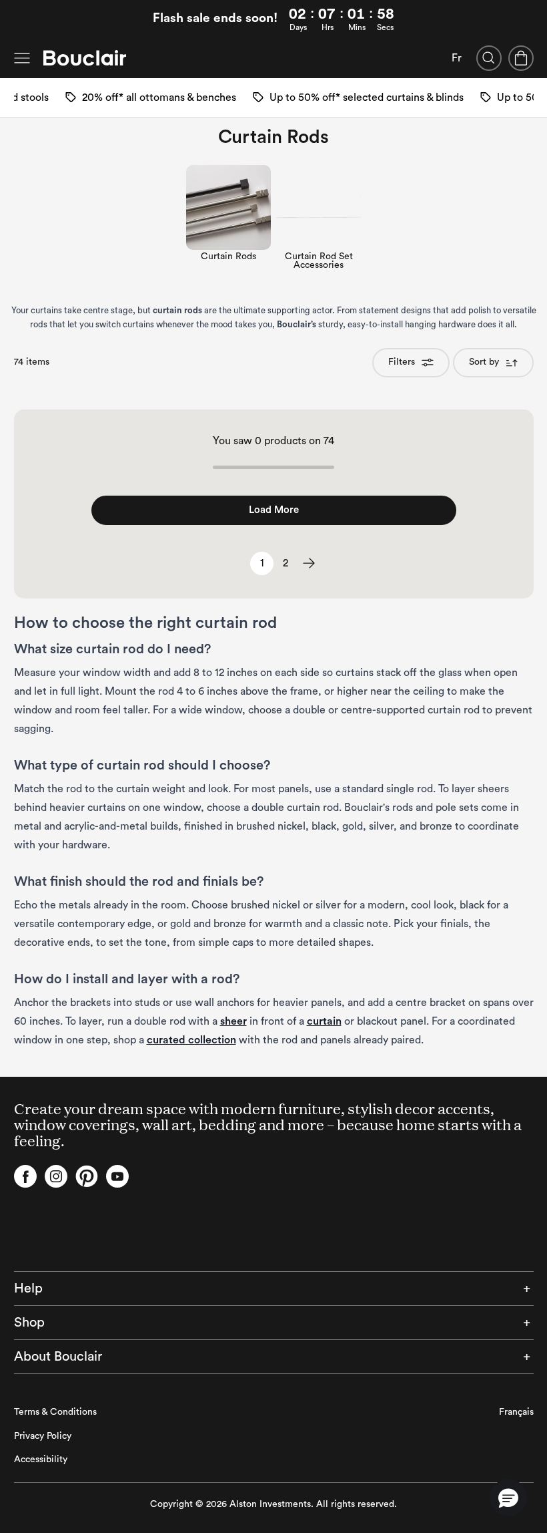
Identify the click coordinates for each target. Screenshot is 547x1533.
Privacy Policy (42, 1436)
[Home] (84, 58)
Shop (29, 1322)
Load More (274, 510)
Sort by (484, 362)
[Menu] (22, 58)
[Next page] (308, 563)
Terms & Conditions (55, 1412)
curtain (324, 1021)
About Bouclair (58, 1356)
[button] (508, 1497)
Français (516, 1412)
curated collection (191, 1040)
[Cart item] (521, 58)
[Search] (489, 58)
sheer (233, 1021)
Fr (457, 58)
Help (28, 1288)
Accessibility (40, 1459)
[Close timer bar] (532, 19)
